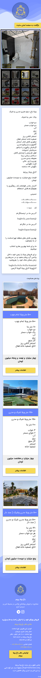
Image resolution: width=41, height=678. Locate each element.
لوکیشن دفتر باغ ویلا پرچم (20, 654)
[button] (4, 49)
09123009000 (17, 644)
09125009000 (26, 647)
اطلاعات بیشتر (20, 370)
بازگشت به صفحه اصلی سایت (27, 25)
